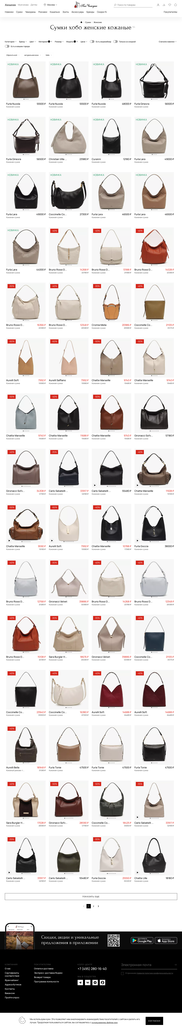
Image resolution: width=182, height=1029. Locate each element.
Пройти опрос (12, 997)
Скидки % (102, 11)
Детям (34, 4)
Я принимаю (149, 973)
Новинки (9, 11)
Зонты (66, 11)
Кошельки (55, 11)
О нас (8, 968)
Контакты (10, 988)
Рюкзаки (42, 11)
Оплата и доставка (43, 968)
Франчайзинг (12, 980)
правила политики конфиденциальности (155, 973)
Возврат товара (42, 977)
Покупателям (170, 11)
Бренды (90, 11)
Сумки (19, 11)
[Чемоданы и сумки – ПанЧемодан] (85, 4)
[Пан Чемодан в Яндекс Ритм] (102, 982)
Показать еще (91, 896)
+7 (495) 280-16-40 (92, 968)
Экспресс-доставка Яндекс (48, 972)
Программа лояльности (46, 981)
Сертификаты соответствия (12, 974)
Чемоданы (30, 11)
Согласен (154, 1021)
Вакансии (10, 993)
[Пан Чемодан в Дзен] (95, 982)
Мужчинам (23, 4)
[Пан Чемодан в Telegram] (80, 982)
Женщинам (10, 4)
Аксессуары (78, 11)
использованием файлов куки (105, 1022)
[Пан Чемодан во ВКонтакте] (87, 982)
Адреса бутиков (13, 984)
